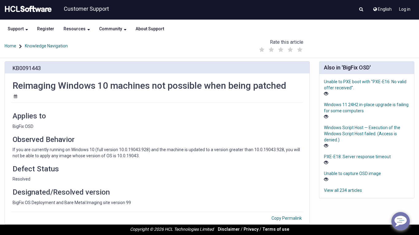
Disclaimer (229, 229)
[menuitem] (382, 7)
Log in (404, 9)
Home (10, 45)
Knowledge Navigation (46, 45)
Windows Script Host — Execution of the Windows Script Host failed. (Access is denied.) (362, 133)
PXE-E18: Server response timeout (357, 156)
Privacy (251, 229)
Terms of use (275, 229)
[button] (361, 10)
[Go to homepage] (27, 9)
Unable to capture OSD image (352, 173)
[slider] (280, 48)
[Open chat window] (400, 221)
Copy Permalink (286, 218)
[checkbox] (261, 50)
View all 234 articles (343, 190)
